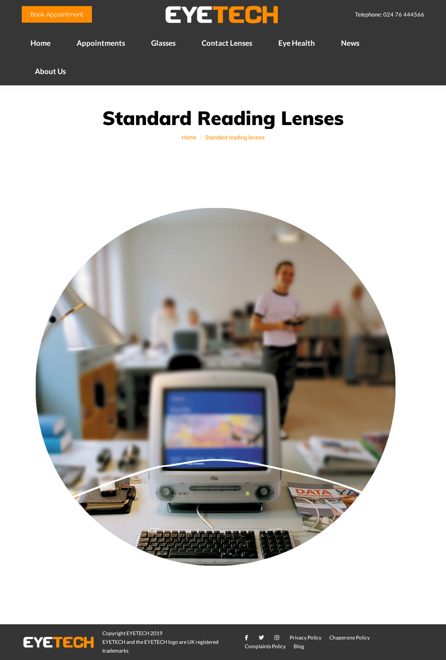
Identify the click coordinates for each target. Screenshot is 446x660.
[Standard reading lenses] (223, 391)
